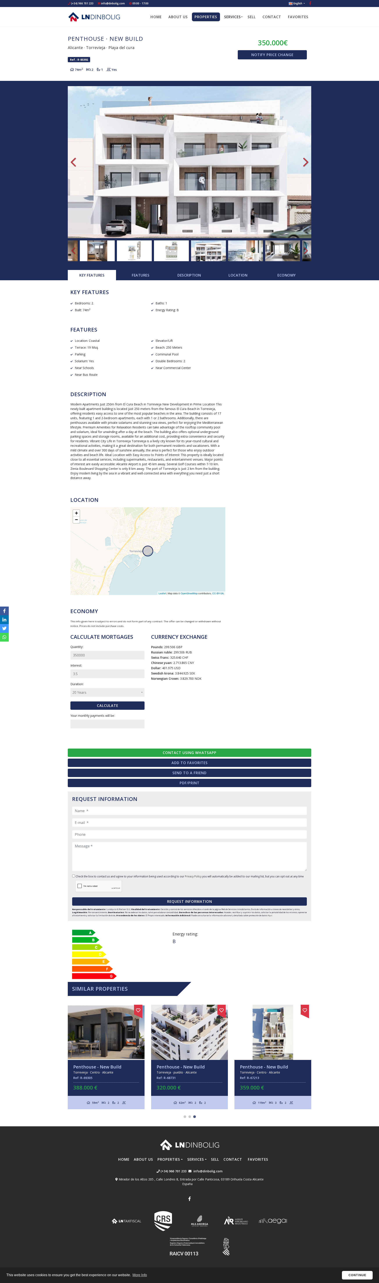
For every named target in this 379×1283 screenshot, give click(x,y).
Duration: (77, 684)
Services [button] (232, 16)
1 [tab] (185, 1116)
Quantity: (76, 647)
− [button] (76, 519)
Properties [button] (206, 16)
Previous (73, 162)
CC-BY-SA (217, 593)
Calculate (107, 705)
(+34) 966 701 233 (81, 3)
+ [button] (76, 513)
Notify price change (272, 54)
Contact (272, 16)
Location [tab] (238, 275)
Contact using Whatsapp (189, 752)
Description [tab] (189, 275)
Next (305, 162)
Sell (252, 16)
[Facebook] (310, 4)
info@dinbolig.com (113, 3)
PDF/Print (190, 783)
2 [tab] (189, 1116)
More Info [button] (139, 1275)
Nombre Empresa (94, 16)
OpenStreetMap (189, 593)
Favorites (298, 16)
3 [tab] (194, 1116)
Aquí (270, 915)
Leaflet (162, 593)
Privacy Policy (193, 876)
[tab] (92, 275)
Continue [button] (357, 1275)
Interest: (76, 665)
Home (156, 16)
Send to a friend (189, 772)
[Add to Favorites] (144, 1009)
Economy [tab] (286, 275)
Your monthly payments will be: (92, 715)
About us (178, 16)
